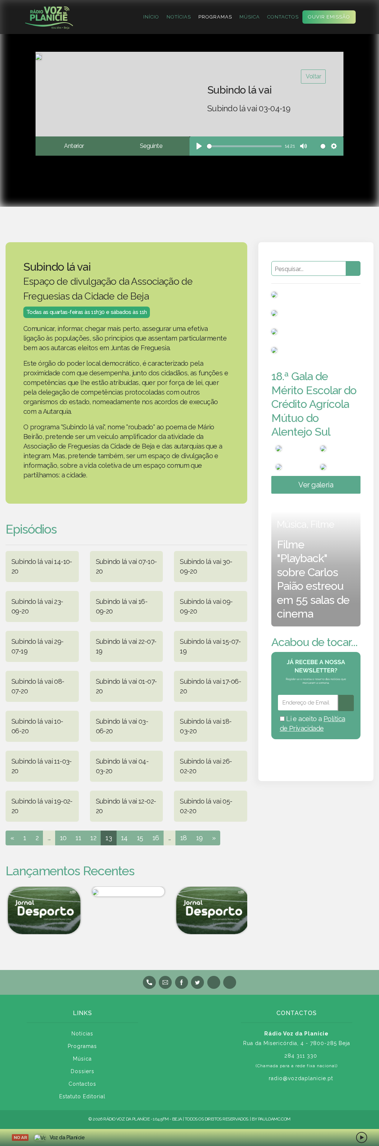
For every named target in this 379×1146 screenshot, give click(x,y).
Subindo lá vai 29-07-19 (37, 646)
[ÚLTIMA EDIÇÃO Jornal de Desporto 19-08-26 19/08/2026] (42, 910)
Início (151, 17)
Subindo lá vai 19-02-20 (42, 806)
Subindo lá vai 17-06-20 (210, 686)
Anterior (74, 145)
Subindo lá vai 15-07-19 (210, 646)
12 (93, 838)
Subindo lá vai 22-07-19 (126, 646)
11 (78, 838)
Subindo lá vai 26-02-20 (206, 766)
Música (249, 17)
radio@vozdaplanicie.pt (301, 1078)
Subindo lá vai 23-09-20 (37, 606)
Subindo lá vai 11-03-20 (41, 766)
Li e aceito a (312, 723)
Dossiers (82, 1071)
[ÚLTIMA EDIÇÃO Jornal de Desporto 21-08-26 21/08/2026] (210, 910)
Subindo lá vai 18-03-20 (206, 726)
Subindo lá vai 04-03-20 (122, 766)
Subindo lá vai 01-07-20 (126, 686)
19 (199, 838)
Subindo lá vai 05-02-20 (206, 806)
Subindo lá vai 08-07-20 (37, 686)
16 (155, 838)
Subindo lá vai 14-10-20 (41, 566)
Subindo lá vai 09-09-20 (206, 606)
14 (124, 838)
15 (140, 838)
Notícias (179, 17)
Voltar (313, 76)
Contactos (283, 17)
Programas (215, 17)
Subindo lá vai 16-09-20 (122, 606)
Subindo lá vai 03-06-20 (122, 726)
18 (183, 838)
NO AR (20, 1137)
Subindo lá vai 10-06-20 (37, 726)
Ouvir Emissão (329, 17)
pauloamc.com (274, 1119)
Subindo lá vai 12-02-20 (126, 806)
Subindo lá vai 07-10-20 (126, 566)
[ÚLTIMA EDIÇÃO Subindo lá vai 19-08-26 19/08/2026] (126, 891)
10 (63, 838)
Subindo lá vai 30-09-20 (206, 566)
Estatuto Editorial (82, 1096)
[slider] (244, 146)
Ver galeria (315, 484)
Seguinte (151, 145)
